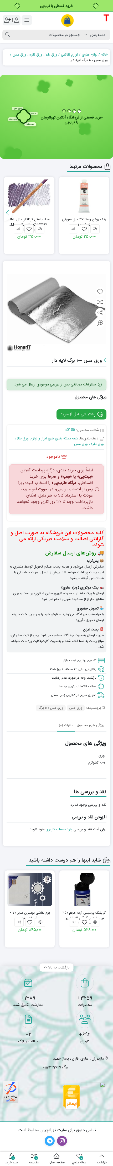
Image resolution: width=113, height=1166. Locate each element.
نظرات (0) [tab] (66, 725)
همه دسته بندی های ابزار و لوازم (54, 438)
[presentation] (8, 213)
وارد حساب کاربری (59, 829)
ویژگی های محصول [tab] (90, 725)
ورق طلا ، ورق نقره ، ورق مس (35, 54)
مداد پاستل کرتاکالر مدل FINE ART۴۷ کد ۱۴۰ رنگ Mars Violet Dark (29, 222)
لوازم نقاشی (69, 54)
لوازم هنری (89, 54)
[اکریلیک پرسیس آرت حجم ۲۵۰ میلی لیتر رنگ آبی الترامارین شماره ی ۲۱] (84, 890)
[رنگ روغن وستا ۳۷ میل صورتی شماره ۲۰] (84, 196)
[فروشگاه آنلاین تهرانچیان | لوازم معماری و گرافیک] (85, 20)
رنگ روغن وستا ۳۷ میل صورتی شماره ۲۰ (84, 222)
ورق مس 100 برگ (50, 708)
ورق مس (75, 708)
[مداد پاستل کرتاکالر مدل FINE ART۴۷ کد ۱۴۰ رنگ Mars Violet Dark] (29, 196)
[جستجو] (7, 35)
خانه (104, 54)
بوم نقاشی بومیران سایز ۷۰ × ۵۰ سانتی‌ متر (30, 915)
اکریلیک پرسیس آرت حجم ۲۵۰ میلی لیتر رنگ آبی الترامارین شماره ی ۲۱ (84, 915)
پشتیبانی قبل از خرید (78, 414)
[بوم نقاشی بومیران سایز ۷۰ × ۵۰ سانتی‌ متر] (29, 890)
